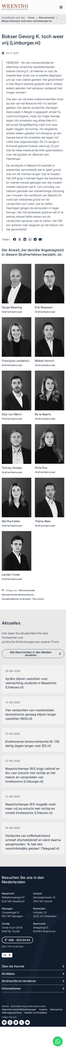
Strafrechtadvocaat (12, 311)
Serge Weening (12, 307)
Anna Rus (41, 467)
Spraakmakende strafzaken (16, 599)
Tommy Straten (12, 468)
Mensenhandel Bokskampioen (18, 594)
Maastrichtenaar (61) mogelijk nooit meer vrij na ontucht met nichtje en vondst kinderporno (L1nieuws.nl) (30, 808)
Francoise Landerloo (15, 360)
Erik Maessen (44, 307)
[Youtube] (27, 1022)
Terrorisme (38, 599)
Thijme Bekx (43, 521)
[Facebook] (4, 1022)
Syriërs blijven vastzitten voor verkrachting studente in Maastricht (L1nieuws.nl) (30, 683)
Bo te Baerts (43, 414)
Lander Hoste (11, 574)
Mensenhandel (47, 17)
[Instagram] (10, 1022)
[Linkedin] (15, 1022)
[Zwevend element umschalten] (57, 1041)
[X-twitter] (21, 1022)
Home (31, 17)
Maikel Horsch (44, 360)
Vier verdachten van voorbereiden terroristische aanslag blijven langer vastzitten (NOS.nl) (30, 714)
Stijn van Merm (12, 414)
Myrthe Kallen (11, 521)
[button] (61, 7)
